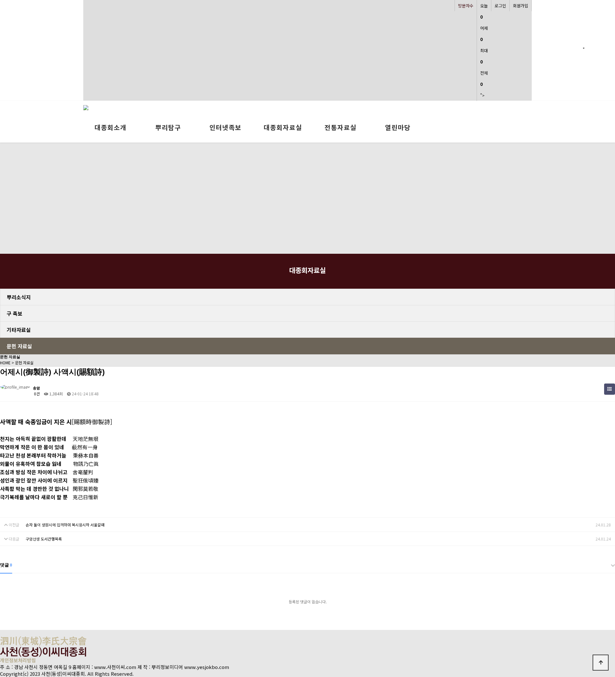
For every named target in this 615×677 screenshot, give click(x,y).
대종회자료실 (283, 127)
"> (484, 50)
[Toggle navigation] (583, 48)
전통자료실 (340, 127)
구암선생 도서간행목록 (44, 538)
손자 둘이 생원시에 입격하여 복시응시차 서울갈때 (65, 524)
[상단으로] (601, 663)
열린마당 (398, 127)
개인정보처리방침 (18, 660)
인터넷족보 (225, 127)
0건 (36, 393)
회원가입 (520, 6)
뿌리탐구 (168, 127)
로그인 (500, 6)
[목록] (609, 389)
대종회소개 (110, 127)
